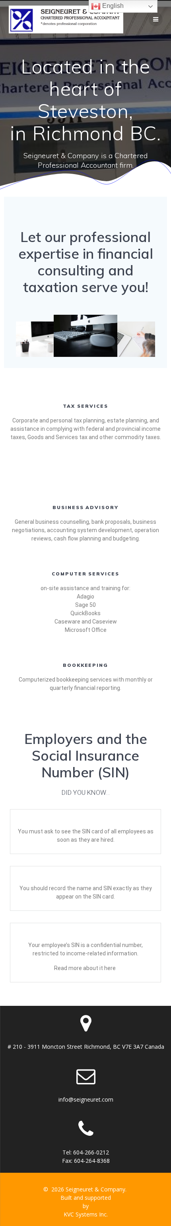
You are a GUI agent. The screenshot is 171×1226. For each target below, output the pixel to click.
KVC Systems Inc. (86, 1214)
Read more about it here (85, 968)
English (112, 5)
